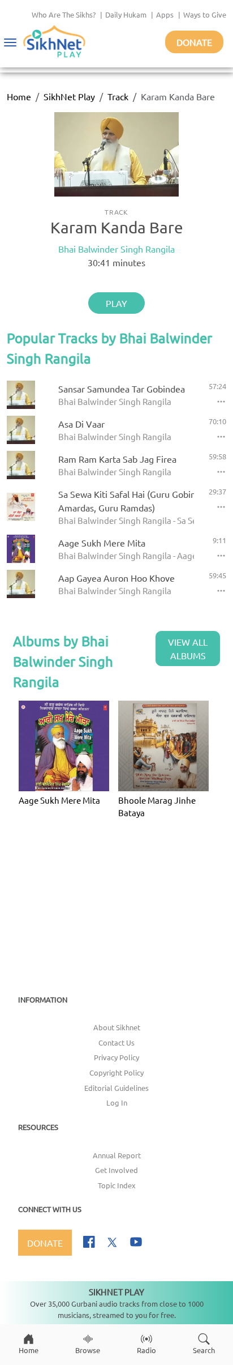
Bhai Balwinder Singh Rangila (116, 248)
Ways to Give (204, 14)
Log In (116, 1102)
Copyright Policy (116, 1072)
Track (117, 96)
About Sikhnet (116, 1027)
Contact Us (116, 1042)
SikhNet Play (69, 96)
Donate (194, 42)
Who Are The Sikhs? (64, 14)
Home (19, 96)
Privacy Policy (116, 1057)
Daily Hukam (125, 14)
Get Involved (116, 1170)
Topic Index (117, 1185)
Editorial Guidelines (116, 1088)
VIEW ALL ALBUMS (188, 648)
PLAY (116, 303)
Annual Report (117, 1155)
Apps (165, 14)
